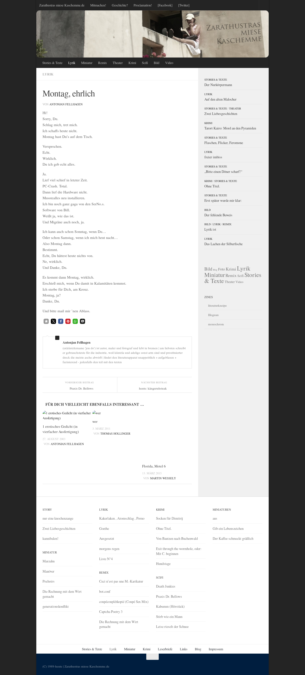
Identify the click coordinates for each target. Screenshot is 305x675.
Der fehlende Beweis (218, 215)
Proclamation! (143, 5)
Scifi (145, 62)
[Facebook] (165, 5)
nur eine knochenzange (58, 518)
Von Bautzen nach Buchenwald (177, 538)
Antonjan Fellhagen (66, 104)
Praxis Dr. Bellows (169, 596)
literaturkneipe (217, 305)
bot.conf (104, 591)
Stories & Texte (52, 62)
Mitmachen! (98, 5)
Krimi (132, 62)
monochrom (216, 324)
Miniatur (86, 62)
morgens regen (109, 548)
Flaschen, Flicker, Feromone (223, 142)
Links (183, 649)
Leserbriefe (165, 649)
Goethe (104, 528)
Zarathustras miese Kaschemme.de (61, 5)
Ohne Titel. (212, 186)
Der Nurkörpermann (218, 84)
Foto (221, 269)
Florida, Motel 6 (154, 466)
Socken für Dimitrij (169, 518)
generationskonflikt (56, 606)
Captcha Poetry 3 (110, 611)
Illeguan (213, 315)
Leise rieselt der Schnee (172, 626)
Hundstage (163, 563)
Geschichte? (120, 5)
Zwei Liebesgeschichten (220, 113)
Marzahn (49, 561)
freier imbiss (213, 157)
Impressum (216, 649)
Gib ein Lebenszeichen (228, 528)
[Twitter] (183, 5)
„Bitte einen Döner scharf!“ (223, 171)
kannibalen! (51, 538)
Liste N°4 (106, 558)
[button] (46, 321)
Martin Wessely (163, 478)
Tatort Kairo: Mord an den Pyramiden (230, 128)
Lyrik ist (210, 229)
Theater (118, 62)
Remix (102, 62)
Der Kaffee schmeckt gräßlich (233, 538)
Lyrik (71, 62)
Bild (156, 62)
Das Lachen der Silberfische (223, 243)
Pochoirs (49, 581)
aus (215, 518)
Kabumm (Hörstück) (170, 606)
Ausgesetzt (106, 538)
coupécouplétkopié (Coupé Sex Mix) (124, 601)
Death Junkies (165, 586)
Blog (215, 269)
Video (169, 62)
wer (95, 421)
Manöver (48, 571)
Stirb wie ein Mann (169, 616)
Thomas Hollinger (115, 433)
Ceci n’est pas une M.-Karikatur (121, 581)
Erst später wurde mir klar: (223, 200)
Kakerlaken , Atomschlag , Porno (121, 518)
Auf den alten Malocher (220, 99)
